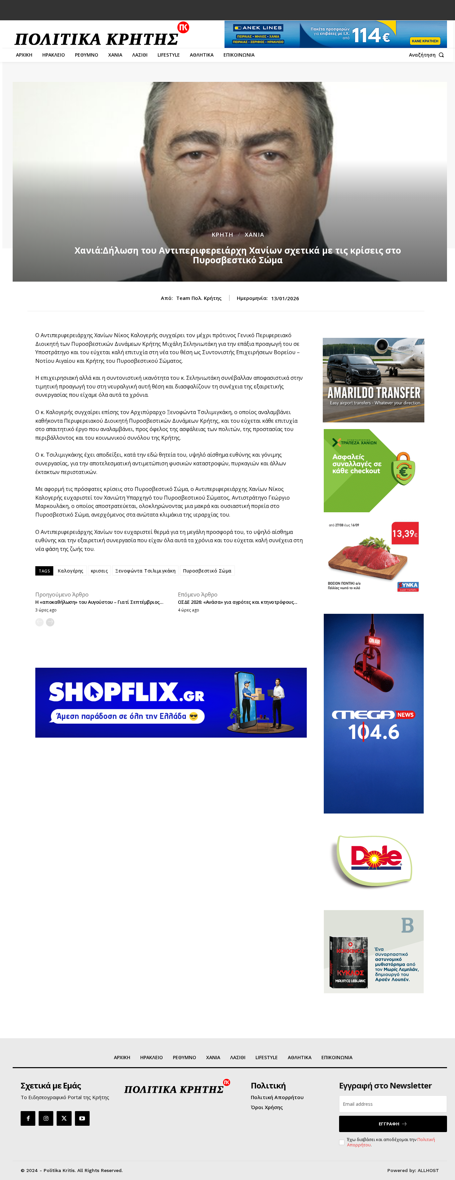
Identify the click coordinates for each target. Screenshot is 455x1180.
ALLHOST (428, 1170)
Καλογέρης (71, 571)
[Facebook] (28, 1118)
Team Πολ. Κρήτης (199, 298)
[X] (64, 1118)
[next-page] (50, 622)
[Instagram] (46, 1118)
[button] (428, 55)
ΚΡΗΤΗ (222, 234)
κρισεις (99, 571)
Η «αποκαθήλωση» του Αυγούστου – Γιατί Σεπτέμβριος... (99, 602)
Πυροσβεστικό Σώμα (207, 571)
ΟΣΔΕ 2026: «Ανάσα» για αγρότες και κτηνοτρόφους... (237, 602)
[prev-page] (39, 622)
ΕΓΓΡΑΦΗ (389, 1124)
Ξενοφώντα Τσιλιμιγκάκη (145, 571)
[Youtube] (82, 1118)
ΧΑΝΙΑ (254, 234)
